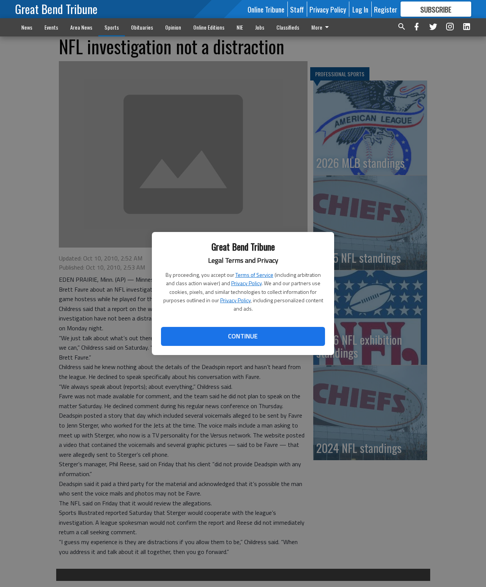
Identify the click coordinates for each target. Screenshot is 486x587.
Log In (360, 9)
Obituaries (142, 27)
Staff (297, 9)
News (26, 27)
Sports (111, 27)
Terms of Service (254, 275)
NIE (240, 27)
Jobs (259, 27)
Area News (81, 27)
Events (51, 27)
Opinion (173, 27)
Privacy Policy (246, 283)
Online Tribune (266, 9)
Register (385, 9)
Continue (242, 336)
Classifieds (287, 27)
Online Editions (208, 27)
